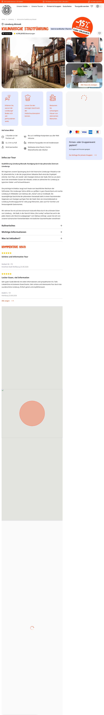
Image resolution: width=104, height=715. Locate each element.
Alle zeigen (6, 301)
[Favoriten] (92, 6)
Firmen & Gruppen (54, 6)
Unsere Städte (22, 6)
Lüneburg (11, 19)
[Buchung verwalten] (98, 6)
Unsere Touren (37, 6)
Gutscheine (67, 6)
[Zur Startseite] (7, 10)
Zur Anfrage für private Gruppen (80, 155)
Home (3, 19)
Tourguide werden (82, 6)
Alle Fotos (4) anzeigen (89, 85)
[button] (99, 33)
